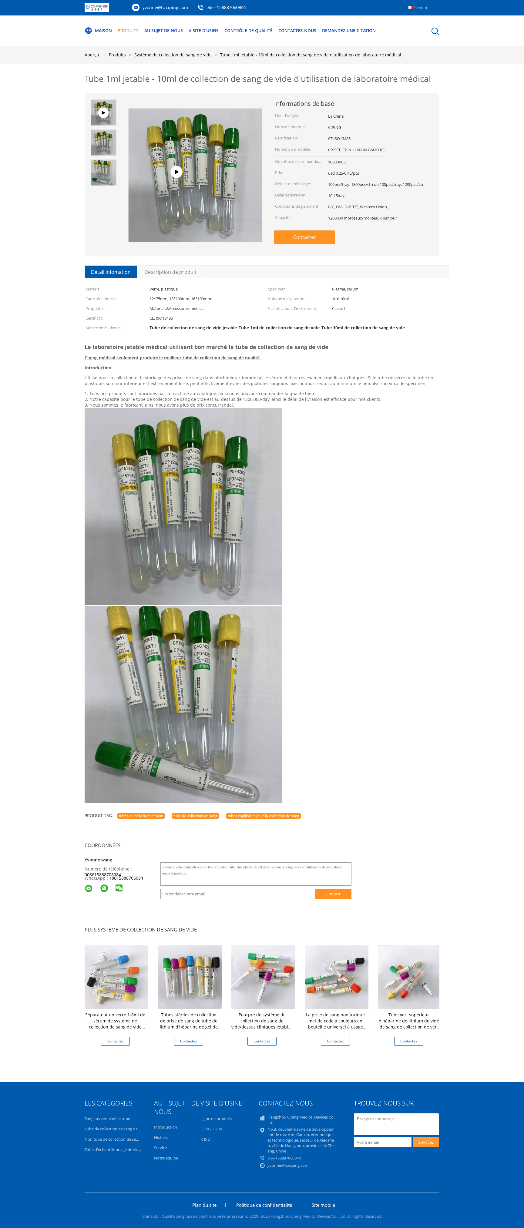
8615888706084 (127, 878)
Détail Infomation (111, 272)
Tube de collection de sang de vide (115, 1129)
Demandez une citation (349, 30)
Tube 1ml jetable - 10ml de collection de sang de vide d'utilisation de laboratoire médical (310, 55)
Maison (103, 30)
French (420, 7)
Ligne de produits (216, 1118)
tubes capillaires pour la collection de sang (263, 815)
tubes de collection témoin (141, 815)
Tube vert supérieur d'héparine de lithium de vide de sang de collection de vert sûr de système (409, 1024)
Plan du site (204, 1205)
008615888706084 (103, 874)
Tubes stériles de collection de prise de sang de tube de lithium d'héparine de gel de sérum (189, 1024)
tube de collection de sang (195, 815)
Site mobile (323, 1205)
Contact (333, 894)
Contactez (304, 237)
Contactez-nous (297, 30)
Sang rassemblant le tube (107, 1118)
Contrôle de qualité (248, 30)
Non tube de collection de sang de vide (119, 1139)
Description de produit (170, 272)
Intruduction (165, 1127)
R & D (205, 1139)
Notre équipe (166, 1158)
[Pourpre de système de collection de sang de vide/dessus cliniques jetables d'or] (263, 977)
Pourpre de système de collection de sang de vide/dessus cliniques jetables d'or (262, 1024)
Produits (128, 30)
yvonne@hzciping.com (165, 7)
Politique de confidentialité (264, 1205)
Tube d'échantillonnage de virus (113, 1149)
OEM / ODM (211, 1129)
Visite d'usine (204, 30)
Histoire (161, 1137)
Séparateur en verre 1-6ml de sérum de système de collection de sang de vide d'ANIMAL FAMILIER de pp (115, 1024)
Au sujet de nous (163, 30)
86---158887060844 (226, 8)
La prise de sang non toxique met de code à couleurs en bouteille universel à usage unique (335, 1024)
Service (160, 1147)
